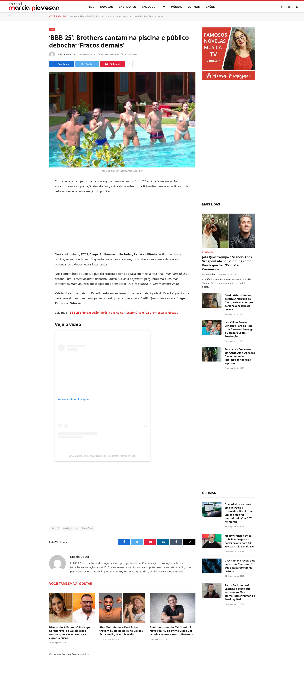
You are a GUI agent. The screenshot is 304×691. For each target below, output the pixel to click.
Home (73, 16)
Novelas (106, 6)
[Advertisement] (122, 223)
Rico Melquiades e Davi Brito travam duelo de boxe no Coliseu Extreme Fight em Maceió (121, 630)
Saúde (210, 6)
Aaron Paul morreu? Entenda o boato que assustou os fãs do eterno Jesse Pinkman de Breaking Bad (240, 592)
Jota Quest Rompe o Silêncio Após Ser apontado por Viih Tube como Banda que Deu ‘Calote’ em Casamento (227, 263)
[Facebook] (36, 190)
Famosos (148, 6)
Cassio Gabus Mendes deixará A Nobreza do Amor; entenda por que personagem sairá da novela (239, 302)
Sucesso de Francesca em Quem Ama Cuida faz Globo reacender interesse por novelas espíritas (240, 356)
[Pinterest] (36, 217)
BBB (91, 6)
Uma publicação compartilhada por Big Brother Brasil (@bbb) (102, 455)
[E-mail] (36, 226)
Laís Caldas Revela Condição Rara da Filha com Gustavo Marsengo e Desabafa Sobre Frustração (239, 329)
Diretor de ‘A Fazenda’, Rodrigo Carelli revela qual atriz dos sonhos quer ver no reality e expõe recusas (69, 632)
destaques (207, 252)
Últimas (194, 6)
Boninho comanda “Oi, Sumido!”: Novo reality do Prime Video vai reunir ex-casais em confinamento (172, 630)
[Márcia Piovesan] (32, 7)
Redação (210, 274)
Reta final (87, 528)
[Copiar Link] (36, 235)
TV (163, 6)
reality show (70, 528)
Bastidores (127, 6)
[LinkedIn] (36, 208)
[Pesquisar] (297, 7)
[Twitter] (36, 199)
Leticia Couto (67, 54)
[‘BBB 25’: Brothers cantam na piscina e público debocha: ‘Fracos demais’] (122, 119)
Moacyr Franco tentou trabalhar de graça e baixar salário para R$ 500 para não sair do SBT (239, 541)
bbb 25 (55, 528)
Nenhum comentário (109, 54)
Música (176, 6)
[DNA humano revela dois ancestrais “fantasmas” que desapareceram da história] (211, 566)
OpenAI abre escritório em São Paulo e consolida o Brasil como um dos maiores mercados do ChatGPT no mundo (239, 512)
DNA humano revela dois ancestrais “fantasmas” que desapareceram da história (240, 566)
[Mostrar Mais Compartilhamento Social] (129, 64)
